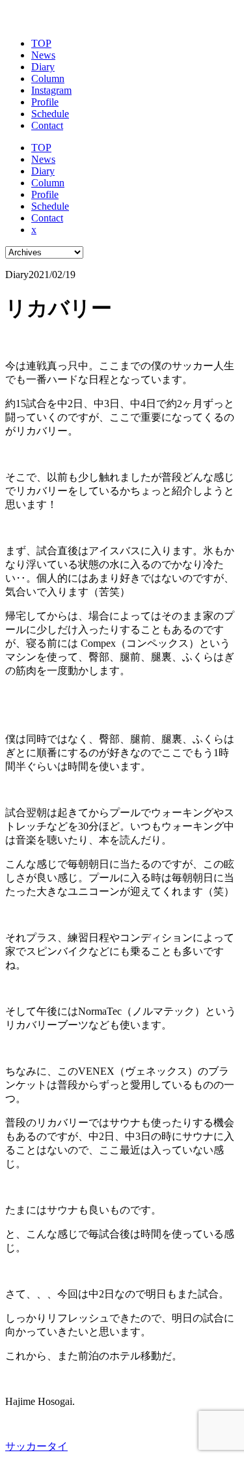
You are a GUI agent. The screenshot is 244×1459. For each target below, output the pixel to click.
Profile (45, 101)
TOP (41, 43)
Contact (47, 125)
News (43, 55)
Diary (43, 66)
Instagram (51, 90)
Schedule (50, 113)
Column (47, 78)
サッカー (26, 1446)
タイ (57, 1446)
